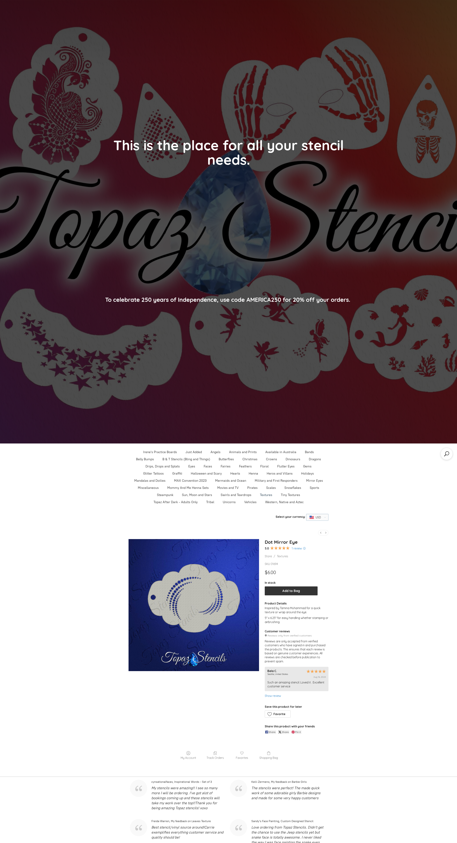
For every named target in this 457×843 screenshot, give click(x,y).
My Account (188, 758)
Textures (266, 495)
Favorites (242, 758)
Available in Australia (280, 452)
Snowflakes (292, 488)
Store (268, 556)
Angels (215, 452)
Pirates (252, 488)
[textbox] (315, 517)
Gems (307, 466)
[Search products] (446, 454)
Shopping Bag (268, 758)
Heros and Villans (280, 473)
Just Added (193, 452)
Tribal (210, 502)
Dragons (315, 459)
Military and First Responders (276, 481)
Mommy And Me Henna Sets (188, 488)
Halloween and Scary (206, 473)
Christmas (249, 459)
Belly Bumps (145, 459)
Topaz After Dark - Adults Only (176, 502)
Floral (264, 466)
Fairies (225, 466)
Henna (253, 473)
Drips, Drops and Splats (162, 466)
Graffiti (177, 473)
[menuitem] (320, 532)
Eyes (191, 466)
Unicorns (229, 502)
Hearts (235, 473)
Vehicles (250, 502)
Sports (314, 488)
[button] (278, 714)
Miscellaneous (148, 488)
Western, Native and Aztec (284, 502)
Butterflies (226, 459)
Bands (309, 452)
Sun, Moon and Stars (197, 495)
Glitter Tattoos (153, 473)
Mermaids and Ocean (230, 481)
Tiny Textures (290, 495)
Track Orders (215, 758)
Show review (273, 696)
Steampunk (165, 495)
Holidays (307, 473)
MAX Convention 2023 (190, 481)
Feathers (245, 466)
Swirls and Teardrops (236, 495)
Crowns (271, 459)
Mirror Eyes (314, 481)
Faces (208, 466)
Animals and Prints (243, 452)
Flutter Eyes (286, 466)
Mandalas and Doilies (149, 481)
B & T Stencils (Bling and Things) (186, 459)
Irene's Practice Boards (160, 452)
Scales (271, 488)
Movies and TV (228, 488)
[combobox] (317, 517)
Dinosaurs (293, 459)
